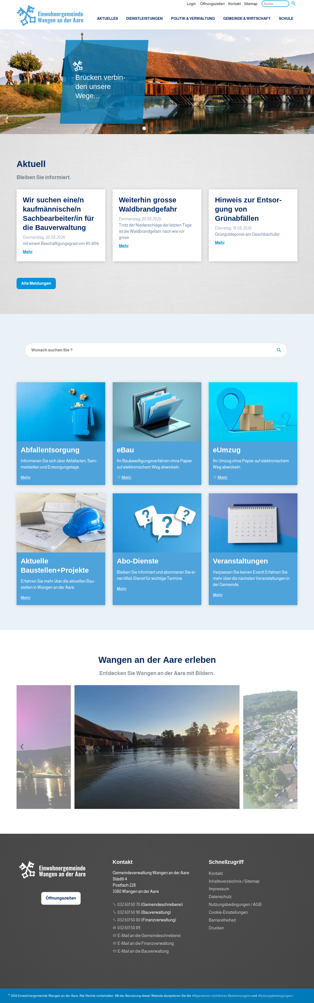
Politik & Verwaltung (193, 18)
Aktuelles (107, 18)
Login (191, 4)
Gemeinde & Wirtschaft (247, 18)
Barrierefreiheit (222, 920)
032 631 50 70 (128, 904)
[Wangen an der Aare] (51, 879)
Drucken (216, 928)
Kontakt (234, 4)
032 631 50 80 (128, 920)
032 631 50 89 (128, 927)
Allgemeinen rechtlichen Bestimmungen (221, 995)
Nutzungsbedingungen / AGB (235, 904)
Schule (286, 18)
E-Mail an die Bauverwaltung (143, 951)
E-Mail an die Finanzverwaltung (145, 943)
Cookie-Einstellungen (228, 912)
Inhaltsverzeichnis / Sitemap (234, 881)
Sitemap (250, 4)
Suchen (293, 3)
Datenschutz (220, 896)
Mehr (28, 252)
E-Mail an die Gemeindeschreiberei (149, 935)
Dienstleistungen (144, 18)
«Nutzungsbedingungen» (275, 995)
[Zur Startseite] (50, 15)
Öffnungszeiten (212, 4)
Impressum (219, 889)
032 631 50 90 (128, 912)
